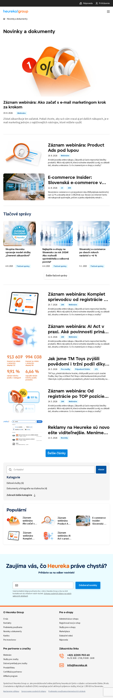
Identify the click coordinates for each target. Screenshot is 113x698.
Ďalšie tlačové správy (56, 275)
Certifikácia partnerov (12, 671)
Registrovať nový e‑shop (69, 623)
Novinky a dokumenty (12, 631)
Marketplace (64, 631)
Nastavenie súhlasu (11, 691)
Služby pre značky (10, 659)
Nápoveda (88, 3)
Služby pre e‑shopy (67, 627)
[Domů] (4, 19)
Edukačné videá (66, 635)
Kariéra (6, 635)
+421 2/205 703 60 (78, 655)
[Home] (15, 11)
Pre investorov (9, 639)
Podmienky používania (12, 627)
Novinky (64, 438)
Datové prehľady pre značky (15, 663)
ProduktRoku (9, 667)
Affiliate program (10, 676)
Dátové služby (15, 483)
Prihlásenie (104, 3)
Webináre (21, 113)
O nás (5, 618)
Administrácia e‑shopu (68, 618)
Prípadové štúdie (82, 369)
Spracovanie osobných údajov (33, 691)
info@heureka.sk (77, 665)
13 (62, 188)
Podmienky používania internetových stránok (66, 691)
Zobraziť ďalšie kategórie (19, 495)
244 (62, 304)
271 (96, 369)
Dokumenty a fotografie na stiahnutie (27, 488)
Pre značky (65, 369)
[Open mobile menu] (108, 11)
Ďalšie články (57, 453)
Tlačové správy (23, 266)
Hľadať (101, 469)
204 (69, 188)
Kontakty (7, 623)
